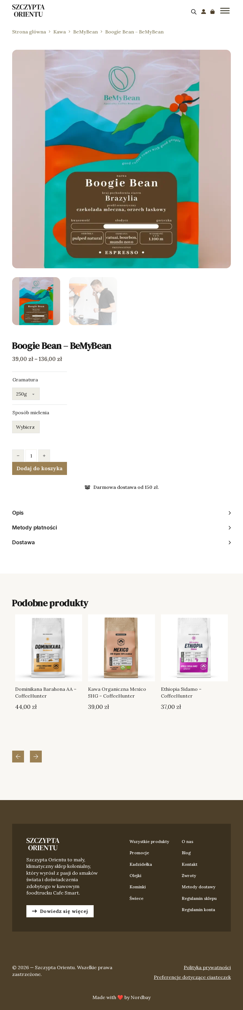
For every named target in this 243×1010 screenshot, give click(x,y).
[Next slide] (36, 756)
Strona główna (29, 32)
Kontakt (189, 864)
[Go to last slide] (18, 756)
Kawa (59, 32)
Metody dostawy (198, 886)
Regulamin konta (198, 909)
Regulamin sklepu (199, 898)
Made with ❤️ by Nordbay (121, 997)
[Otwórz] (225, 10)
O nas (187, 841)
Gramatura (25, 380)
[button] (222, 57)
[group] (48, 679)
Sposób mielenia (30, 412)
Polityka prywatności (207, 967)
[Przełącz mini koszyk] (212, 11)
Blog (186, 852)
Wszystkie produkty (149, 841)
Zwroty (189, 875)
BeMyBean (85, 32)
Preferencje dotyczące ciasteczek (192, 977)
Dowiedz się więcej (64, 911)
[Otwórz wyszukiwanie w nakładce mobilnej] (194, 11)
